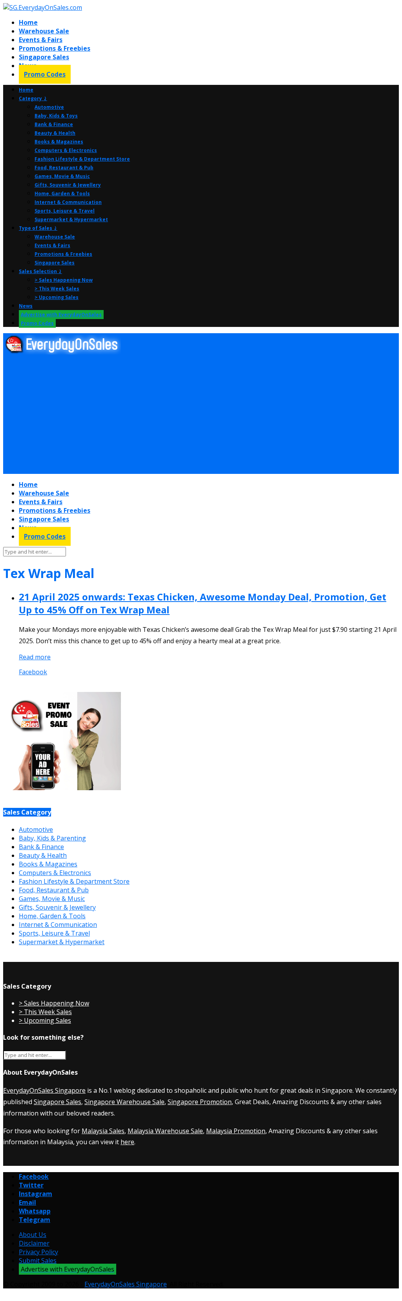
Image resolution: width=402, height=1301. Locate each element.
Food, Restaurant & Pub (64, 167)
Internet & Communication (68, 202)
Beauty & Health (55, 133)
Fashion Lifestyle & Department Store (82, 159)
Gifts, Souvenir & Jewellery (68, 185)
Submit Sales (38, 1260)
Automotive (49, 107)
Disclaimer (34, 1243)
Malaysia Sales (103, 1131)
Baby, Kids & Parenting (52, 838)
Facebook (33, 672)
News (26, 306)
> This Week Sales (57, 288)
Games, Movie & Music (62, 176)
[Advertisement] (201, 415)
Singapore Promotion (200, 1101)
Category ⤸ (33, 98)
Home (28, 22)
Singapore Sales (44, 57)
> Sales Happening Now (64, 280)
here (127, 1142)
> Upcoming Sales (57, 297)
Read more (35, 657)
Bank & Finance (54, 124)
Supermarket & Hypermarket (71, 219)
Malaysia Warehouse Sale (165, 1131)
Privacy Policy (38, 1252)
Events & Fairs (40, 39)
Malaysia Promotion (235, 1131)
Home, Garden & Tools (62, 193)
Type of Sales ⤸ (38, 228)
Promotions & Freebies (54, 48)
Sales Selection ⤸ (40, 271)
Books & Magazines (59, 141)
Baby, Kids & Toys (56, 115)
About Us (32, 1234)
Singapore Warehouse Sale (124, 1101)
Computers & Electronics (66, 150)
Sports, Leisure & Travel (65, 210)
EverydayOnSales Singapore (44, 1090)
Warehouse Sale (44, 31)
